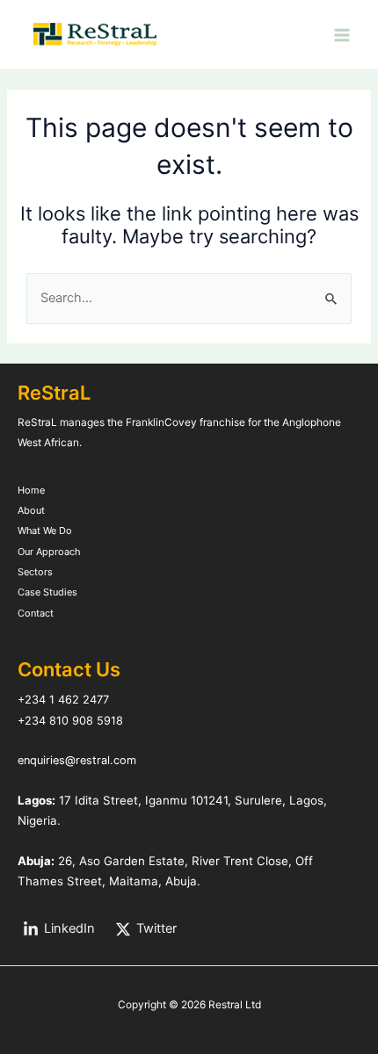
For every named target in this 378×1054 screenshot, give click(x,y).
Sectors (35, 572)
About (31, 510)
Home (31, 490)
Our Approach (49, 551)
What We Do (45, 530)
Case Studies (47, 592)
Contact (36, 613)
